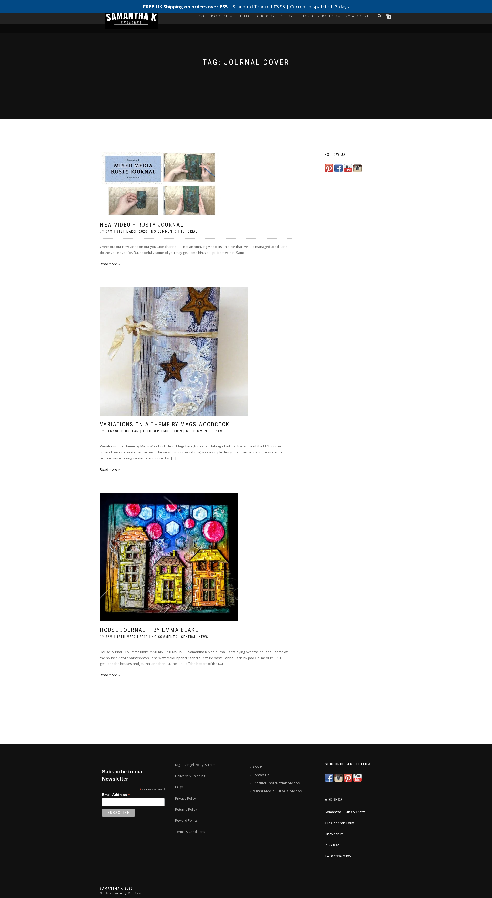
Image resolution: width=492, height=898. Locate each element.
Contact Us (261, 775)
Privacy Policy (185, 798)
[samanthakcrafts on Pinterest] (329, 167)
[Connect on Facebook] (338, 167)
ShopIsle (106, 893)
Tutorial (189, 231)
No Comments (164, 231)
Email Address (116, 794)
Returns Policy (186, 809)
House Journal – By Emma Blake (149, 630)
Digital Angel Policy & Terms (196, 764)
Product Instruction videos (276, 783)
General (188, 637)
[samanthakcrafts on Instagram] (357, 167)
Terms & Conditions (190, 831)
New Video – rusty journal (141, 224)
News (220, 431)
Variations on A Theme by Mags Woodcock (164, 424)
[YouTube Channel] (348, 167)
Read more (108, 263)
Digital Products (255, 16)
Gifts (285, 16)
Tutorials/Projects (318, 16)
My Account (357, 16)
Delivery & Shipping (190, 776)
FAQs (179, 787)
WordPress (134, 893)
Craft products (214, 16)
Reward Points (186, 820)
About (257, 767)
